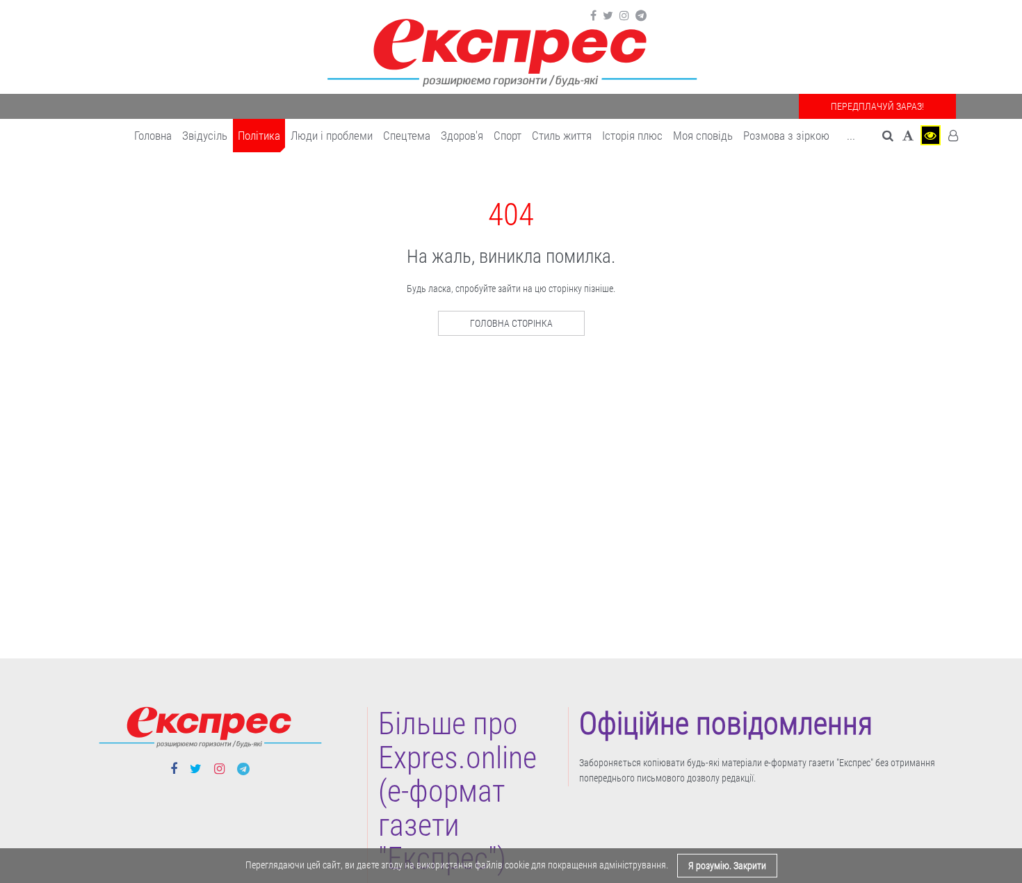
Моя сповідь (703, 136)
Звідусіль (204, 136)
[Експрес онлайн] (511, 50)
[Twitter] (608, 16)
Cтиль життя (562, 136)
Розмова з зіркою (786, 136)
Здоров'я (462, 136)
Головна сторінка (511, 323)
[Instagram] (624, 16)
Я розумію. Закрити (727, 865)
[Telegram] (641, 16)
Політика (259, 136)
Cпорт (507, 136)
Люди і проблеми (332, 136)
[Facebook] (593, 16)
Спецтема (406, 136)
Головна (153, 136)
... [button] (851, 136)
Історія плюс (632, 136)
